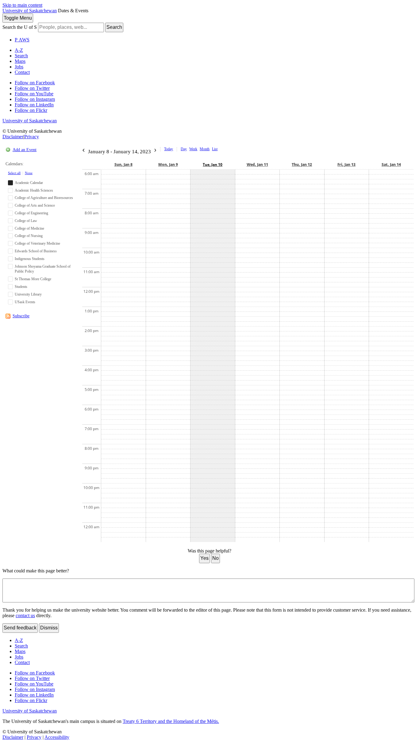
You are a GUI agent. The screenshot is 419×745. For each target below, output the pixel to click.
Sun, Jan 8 (123, 164)
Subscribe (21, 316)
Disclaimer (12, 136)
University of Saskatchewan (29, 10)
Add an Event (25, 149)
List (214, 149)
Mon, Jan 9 (168, 164)
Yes (204, 558)
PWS (22, 39)
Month (205, 149)
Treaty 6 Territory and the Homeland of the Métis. (171, 721)
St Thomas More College (33, 279)
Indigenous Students (29, 259)
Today (168, 149)
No (215, 558)
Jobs (19, 66)
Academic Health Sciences (34, 190)
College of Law (26, 221)
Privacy (31, 136)
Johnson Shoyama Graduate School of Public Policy (43, 269)
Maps (20, 61)
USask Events (25, 302)
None (29, 173)
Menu (18, 18)
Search (114, 27)
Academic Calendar (29, 183)
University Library (28, 294)
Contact (22, 72)
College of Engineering (31, 213)
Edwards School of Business (36, 251)
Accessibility (56, 737)
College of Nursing (29, 236)
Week (193, 149)
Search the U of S (19, 27)
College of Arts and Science (35, 205)
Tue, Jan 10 (212, 164)
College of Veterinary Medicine (37, 243)
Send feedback (20, 627)
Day (184, 149)
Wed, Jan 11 (257, 164)
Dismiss (49, 627)
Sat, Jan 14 (391, 164)
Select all (14, 173)
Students (21, 287)
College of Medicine (29, 228)
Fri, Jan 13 (346, 164)
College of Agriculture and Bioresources (44, 198)
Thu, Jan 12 (302, 164)
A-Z (19, 50)
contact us (25, 615)
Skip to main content (22, 5)
